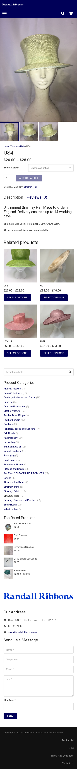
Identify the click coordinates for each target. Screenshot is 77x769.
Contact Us (68, 763)
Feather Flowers (12, 420)
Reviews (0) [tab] (37, 197)
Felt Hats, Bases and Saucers (19, 428)
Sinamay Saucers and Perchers (20, 500)
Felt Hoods (9, 433)
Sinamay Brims (12, 486)
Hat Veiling (9, 442)
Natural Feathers (12, 451)
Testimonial (68, 740)
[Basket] (71, 13)
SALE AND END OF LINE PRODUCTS (24, 473)
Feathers (8, 424)
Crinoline (8, 402)
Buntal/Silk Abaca (13, 393)
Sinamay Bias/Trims (14, 482)
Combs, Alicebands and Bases (19, 397)
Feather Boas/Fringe (14, 415)
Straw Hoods (10, 504)
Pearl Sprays (10, 460)
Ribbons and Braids (14, 469)
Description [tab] (13, 197)
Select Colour (11, 167)
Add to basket (28, 178)
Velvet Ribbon (11, 509)
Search (69, 372)
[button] (5, 13)
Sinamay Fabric (12, 491)
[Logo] (13, 4)
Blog (71, 748)
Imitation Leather (12, 446)
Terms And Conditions (62, 755)
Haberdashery (11, 437)
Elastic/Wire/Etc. (12, 411)
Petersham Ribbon (13, 464)
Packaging (9, 455)
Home (6, 146)
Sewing (7, 478)
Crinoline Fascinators (14, 406)
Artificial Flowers (12, 388)
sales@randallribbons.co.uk (22, 632)
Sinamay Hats (18, 146)
